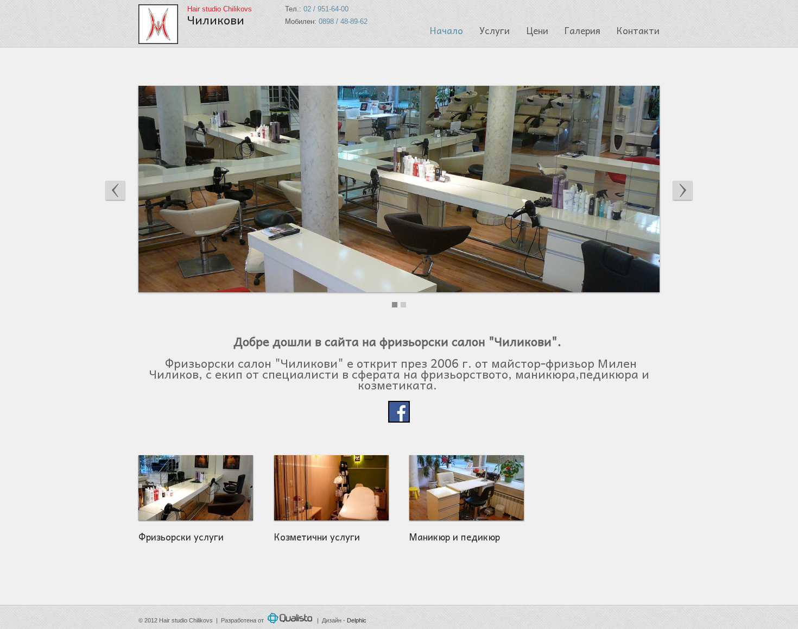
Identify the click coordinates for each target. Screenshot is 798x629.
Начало (446, 30)
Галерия (582, 30)
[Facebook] (399, 417)
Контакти (638, 30)
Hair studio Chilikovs (219, 16)
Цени (537, 30)
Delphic (356, 620)
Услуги (494, 30)
